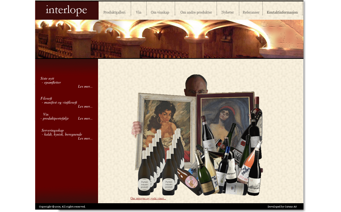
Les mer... (85, 86)
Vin (139, 10)
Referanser (251, 10)
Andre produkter (196, 10)
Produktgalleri (115, 10)
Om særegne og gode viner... (148, 198)
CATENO (291, 206)
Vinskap (161, 10)
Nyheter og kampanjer (228, 10)
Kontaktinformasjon (283, 10)
